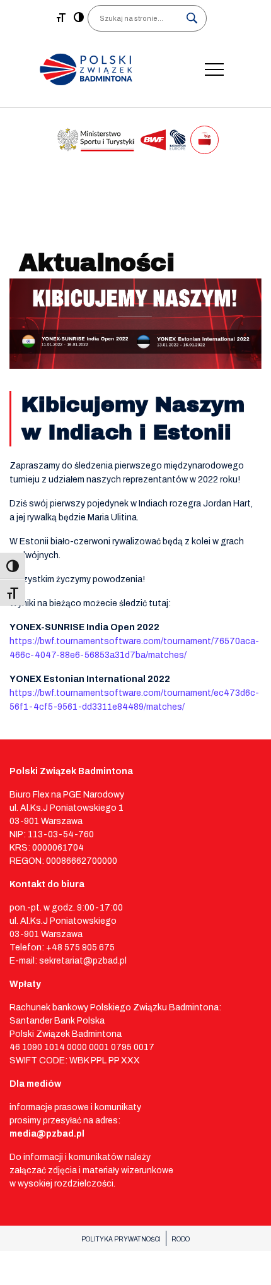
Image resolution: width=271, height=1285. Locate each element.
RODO (180, 1239)
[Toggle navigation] (214, 69)
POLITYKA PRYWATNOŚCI (121, 1239)
